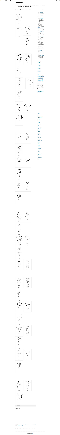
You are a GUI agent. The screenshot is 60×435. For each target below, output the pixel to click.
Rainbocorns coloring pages (41, 12)
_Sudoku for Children (40, 127)
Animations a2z (19, 2)
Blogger (32, 433)
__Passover (39, 145)
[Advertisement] (25, 50)
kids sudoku (43, 91)
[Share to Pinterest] (19, 405)
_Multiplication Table (40, 140)
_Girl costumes (39, 148)
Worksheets (39, 133)
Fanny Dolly (39, 146)
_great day (39, 131)
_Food (38, 123)
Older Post (35, 424)
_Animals (39, 151)
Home (25, 424)
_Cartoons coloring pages (40, 116)
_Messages (39, 130)
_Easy (38, 125)
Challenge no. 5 (39, 64)
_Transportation (39, 120)
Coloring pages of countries (40, 78)
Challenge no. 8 (39, 62)
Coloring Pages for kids (40, 117)
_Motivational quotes (40, 157)
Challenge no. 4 (39, 65)
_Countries (39, 122)
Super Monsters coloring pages (41, 18)
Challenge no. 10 (39, 71)
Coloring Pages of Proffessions (41, 76)
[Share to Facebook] (18, 405)
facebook (39, 113)
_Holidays (39, 119)
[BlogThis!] (17, 405)
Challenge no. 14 (39, 68)
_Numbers (39, 136)
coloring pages (39, 91)
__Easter (38, 143)
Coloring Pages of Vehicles (40, 80)
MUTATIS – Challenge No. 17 (41, 27)
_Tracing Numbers (39, 137)
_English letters (39, 134)
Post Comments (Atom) (20, 425)
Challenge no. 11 (39, 70)
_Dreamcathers (39, 154)
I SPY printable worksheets (41, 50)
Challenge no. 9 (39, 61)
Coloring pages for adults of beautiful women (42, 55)
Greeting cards (39, 90)
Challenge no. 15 (39, 67)
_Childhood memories (40, 153)
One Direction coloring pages (41, 41)
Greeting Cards (39, 128)
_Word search (39, 139)
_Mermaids (39, 156)
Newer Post (16, 424)
